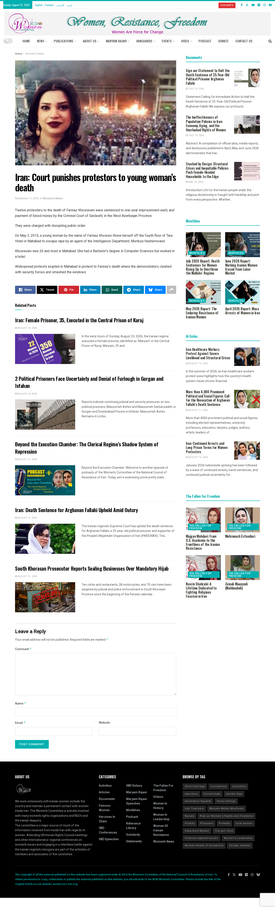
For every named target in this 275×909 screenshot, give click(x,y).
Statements (134, 841)
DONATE (223, 40)
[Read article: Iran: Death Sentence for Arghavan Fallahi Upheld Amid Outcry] (45, 539)
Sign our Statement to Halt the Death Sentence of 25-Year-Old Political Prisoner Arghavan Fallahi (208, 77)
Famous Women (104, 807)
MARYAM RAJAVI (116, 40)
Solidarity (133, 834)
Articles (104, 792)
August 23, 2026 (27, 328)
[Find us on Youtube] (253, 5)
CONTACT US (243, 40)
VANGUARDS (144, 40)
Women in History (160, 805)
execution (191, 794)
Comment (23, 649)
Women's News (35, 54)
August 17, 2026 (198, 410)
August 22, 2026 (27, 394)
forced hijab (212, 794)
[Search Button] (270, 41)
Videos (158, 797)
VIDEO (185, 40)
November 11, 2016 (27, 198)
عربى (69, 5)
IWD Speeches (109, 839)
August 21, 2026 (27, 459)
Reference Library (133, 825)
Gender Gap (234, 794)
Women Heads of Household (204, 845)
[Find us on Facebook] (242, 5)
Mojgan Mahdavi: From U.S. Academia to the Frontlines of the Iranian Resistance (203, 542)
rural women (244, 823)
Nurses (189, 816)
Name (20, 703)
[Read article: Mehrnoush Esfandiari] (242, 519)
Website (104, 722)
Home (26, 40)
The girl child (224, 831)
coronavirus (219, 786)
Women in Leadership (161, 816)
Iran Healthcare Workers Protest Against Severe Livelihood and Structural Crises (208, 353)
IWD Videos (134, 785)
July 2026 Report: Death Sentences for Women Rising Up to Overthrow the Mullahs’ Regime (202, 267)
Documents (107, 799)
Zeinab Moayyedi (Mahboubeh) (236, 586)
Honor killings (226, 801)
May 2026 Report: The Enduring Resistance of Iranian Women (202, 312)
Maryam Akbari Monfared (226, 808)
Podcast (132, 817)
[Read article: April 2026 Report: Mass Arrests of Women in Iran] (242, 292)
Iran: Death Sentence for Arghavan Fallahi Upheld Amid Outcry (76, 510)
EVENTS (167, 40)
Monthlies (197, 253)
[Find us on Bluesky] (270, 5)
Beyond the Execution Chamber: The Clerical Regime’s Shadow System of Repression (86, 447)
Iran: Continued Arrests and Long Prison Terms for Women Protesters (206, 447)
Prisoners (206, 823)
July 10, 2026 (196, 89)
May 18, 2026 (195, 182)
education (239, 786)
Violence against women (201, 838)
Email (20, 723)
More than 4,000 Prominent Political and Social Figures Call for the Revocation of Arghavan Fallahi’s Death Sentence (208, 398)
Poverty (190, 823)
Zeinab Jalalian (240, 845)
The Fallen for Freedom (200, 527)
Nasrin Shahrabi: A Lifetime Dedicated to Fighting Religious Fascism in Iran (201, 590)
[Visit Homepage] (137, 22)
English (38, 5)
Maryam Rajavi (136, 792)
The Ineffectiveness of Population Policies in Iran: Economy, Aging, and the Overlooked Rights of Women (206, 123)
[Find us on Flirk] (259, 5)
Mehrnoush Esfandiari (240, 536)
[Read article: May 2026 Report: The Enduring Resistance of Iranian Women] (203, 292)
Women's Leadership (238, 838)
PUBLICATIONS (63, 40)
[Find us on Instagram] (264, 5)
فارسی (60, 5)
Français (49, 5)
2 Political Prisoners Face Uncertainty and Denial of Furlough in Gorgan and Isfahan (89, 382)
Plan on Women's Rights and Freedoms (226, 816)
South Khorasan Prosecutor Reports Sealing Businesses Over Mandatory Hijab (92, 568)
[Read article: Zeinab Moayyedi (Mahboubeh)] (242, 567)
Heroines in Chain (107, 819)
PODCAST (205, 40)
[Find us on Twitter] (247, 5)
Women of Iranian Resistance (161, 830)
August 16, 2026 (198, 457)
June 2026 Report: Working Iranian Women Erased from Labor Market (241, 267)
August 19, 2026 (198, 363)
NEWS (40, 40)
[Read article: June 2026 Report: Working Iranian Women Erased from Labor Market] (242, 244)
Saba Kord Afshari (197, 831)
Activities (105, 785)
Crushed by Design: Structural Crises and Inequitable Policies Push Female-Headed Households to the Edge (207, 170)
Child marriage (195, 786)
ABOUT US (89, 40)
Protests (224, 823)
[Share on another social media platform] (171, 290)
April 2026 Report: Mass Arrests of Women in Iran (242, 310)
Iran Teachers (194, 808)
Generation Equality (198, 801)
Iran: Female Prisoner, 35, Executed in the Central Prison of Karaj (79, 320)
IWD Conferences (108, 830)
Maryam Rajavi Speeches (136, 801)
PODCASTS (227, 5)
